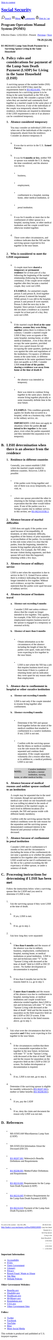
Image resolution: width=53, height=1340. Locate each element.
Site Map (11, 1276)
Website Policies (14, 1278)
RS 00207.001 (40, 1089)
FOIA (10, 1263)
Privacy (10, 1270)
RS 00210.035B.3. (40, 511)
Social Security (16, 9)
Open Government (15, 1265)
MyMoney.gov (14, 1298)
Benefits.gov (13, 1290)
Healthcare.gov (14, 1295)
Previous (42, 35)
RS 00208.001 (41, 1092)
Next (49, 35)
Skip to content (8, 2)
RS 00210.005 (17, 1195)
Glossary (11, 1268)
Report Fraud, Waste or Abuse (21, 1273)
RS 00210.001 (33, 89)
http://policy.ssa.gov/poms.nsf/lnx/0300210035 (21, 1227)
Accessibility (13, 1260)
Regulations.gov (14, 1301)
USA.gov (11, 1303)
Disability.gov (13, 1293)
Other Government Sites (18, 1306)
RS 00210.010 (17, 1208)
